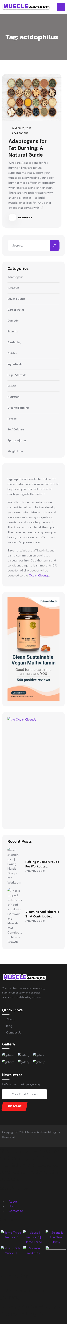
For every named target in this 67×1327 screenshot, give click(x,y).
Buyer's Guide (16, 299)
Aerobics (13, 288)
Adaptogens (20, 133)
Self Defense (16, 430)
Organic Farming (18, 408)
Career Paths (16, 310)
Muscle (12, 386)
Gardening (14, 342)
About (10, 1019)
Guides (12, 353)
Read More (25, 217)
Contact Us (13, 1032)
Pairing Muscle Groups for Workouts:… (42, 864)
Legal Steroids (17, 375)
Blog (9, 1026)
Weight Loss (15, 451)
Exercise (13, 331)
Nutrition (13, 397)
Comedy (13, 321)
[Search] (54, 245)
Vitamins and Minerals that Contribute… (42, 914)
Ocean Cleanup (39, 575)
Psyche (12, 419)
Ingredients (15, 364)
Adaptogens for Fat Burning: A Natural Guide (27, 148)
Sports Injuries (17, 440)
